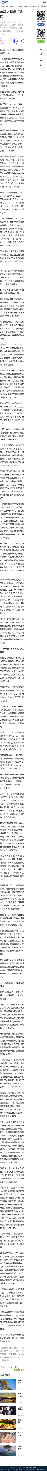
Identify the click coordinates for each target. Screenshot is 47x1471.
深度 (2, 7)
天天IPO (13, 7)
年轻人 (9, 1367)
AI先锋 (20, 7)
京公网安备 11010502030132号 (25, 1469)
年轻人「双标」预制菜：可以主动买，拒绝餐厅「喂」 (21, 1395)
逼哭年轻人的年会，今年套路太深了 (20, 1447)
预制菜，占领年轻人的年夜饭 (20, 1421)
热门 (7, 7)
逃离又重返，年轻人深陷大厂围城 (20, 1381)
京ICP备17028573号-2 (8, 1469)
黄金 (16, 1367)
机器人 (26, 7)
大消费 (40, 7)
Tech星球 (17, 41)
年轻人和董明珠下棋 (20, 1408)
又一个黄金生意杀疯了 (20, 1434)
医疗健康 (33, 7)
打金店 (2, 1367)
